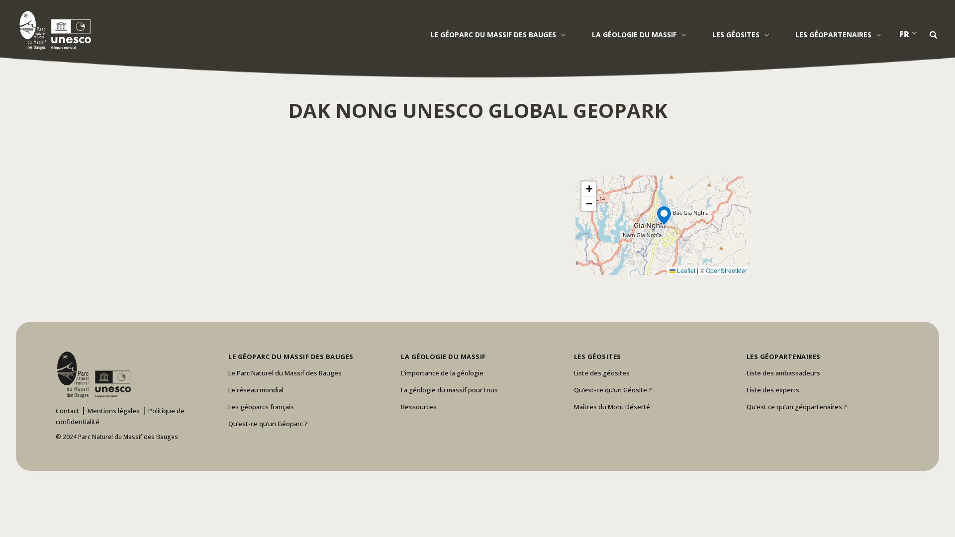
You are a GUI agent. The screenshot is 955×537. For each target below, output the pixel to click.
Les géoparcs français (261, 406)
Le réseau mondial (256, 389)
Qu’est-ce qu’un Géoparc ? (268, 423)
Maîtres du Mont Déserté (612, 406)
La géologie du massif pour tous (449, 389)
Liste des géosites (602, 372)
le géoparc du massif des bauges (291, 356)
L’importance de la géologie (442, 372)
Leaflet (685, 270)
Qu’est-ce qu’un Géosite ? (613, 389)
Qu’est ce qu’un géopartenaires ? (797, 406)
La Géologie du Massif (634, 34)
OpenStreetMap (727, 270)
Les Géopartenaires (833, 34)
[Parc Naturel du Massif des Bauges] (53, 30)
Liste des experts (773, 389)
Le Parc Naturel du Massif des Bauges (285, 372)
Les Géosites (736, 34)
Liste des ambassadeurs (783, 372)
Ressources (419, 406)
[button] (664, 225)
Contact (67, 410)
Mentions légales (114, 410)
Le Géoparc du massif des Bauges (493, 34)
